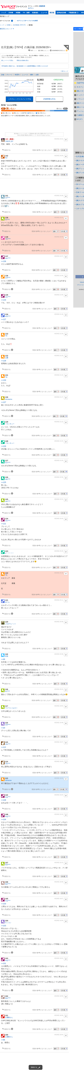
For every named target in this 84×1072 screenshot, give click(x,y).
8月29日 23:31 (58, 139)
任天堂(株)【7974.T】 (19, 25)
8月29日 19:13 (58, 862)
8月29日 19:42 (58, 778)
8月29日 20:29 (58, 551)
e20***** (7, 316)
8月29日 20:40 (58, 518)
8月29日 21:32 (58, 355)
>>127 (3, 319)
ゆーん (7, 602)
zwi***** (7, 197)
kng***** (7, 797)
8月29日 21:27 (58, 397)
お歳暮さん (9, 1017)
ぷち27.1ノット (10, 624)
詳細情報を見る (49, 99)
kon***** (7, 462)
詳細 (2, 74)
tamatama (8, 399)
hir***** (7, 219)
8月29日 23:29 (58, 155)
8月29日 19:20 (58, 795)
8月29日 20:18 (58, 573)
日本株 (11, 12)
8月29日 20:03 (58, 689)
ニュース (44, 12)
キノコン (8, 922)
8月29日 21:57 (58, 256)
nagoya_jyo (9, 141)
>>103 (3, 904)
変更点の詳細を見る (23, 60)
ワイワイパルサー (11, 708)
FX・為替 (26, 12)
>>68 (3, 659)
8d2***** (7, 884)
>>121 (3, 524)
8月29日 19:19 (58, 814)
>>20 (3, 728)
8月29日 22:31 (58, 217)
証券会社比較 (61, 12)
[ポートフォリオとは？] (12, 21)
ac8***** (7, 277)
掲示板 (52, 12)
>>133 (3, 300)
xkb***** (7, 479)
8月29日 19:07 (58, 898)
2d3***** (7, 724)
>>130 (3, 380)
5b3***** (7, 864)
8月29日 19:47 (58, 742)
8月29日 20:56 (58, 477)
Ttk (6, 335)
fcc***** (7, 691)
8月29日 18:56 (58, 1015)
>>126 (3, 446)
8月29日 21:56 (58, 275)
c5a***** (7, 744)
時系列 (17, 74)
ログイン (31, 8)
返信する (7, 150)
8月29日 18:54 (58, 1034)
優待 (31, 74)
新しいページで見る (7, 60)
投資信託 (35, 12)
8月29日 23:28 (58, 195)
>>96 (3, 1040)
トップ (3, 12)
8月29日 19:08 (58, 882)
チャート (9, 74)
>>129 (3, 361)
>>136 (3, 261)
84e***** (7, 998)
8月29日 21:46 (58, 314)
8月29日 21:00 (58, 441)
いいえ (64, 150)
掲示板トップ (4, 16)
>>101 (3, 963)
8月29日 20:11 (58, 600)
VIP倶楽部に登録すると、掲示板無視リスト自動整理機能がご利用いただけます (24, 66)
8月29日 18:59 (58, 996)
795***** (7, 239)
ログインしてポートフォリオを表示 (27, 20)
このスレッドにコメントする (19, 99)
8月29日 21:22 (58, 421)
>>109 (3, 800)
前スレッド (64, 71)
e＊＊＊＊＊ (9, 553)
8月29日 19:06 (58, 920)
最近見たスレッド (6, 29)
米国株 (18, 12)
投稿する (34, 1067)
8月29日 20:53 (58, 499)
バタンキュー (9, 424)
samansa (8, 780)
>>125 (3, 482)
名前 (6, 656)
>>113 (3, 747)
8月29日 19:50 (58, 706)
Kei (6, 157)
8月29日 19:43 (58, 761)
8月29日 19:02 (58, 958)
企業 (37, 74)
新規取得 (42, 6)
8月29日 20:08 (58, 621)
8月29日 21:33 (58, 333)
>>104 (3, 819)
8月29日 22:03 (58, 237)
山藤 (6, 357)
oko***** (7, 258)
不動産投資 (72, 12)
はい (56, 150)
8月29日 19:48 (58, 722)
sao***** (7, 501)
